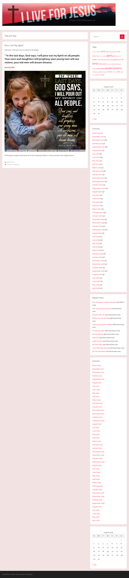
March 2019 (96, 250)
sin (113, 72)
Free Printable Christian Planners (104, 302)
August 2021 (96, 150)
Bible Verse (10, 162)
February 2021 (97, 171)
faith (119, 51)
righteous (95, 72)
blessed (94, 51)
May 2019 (95, 243)
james (112, 59)
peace (119, 64)
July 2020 (95, 195)
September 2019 (98, 230)
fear (97, 56)
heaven (98, 59)
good (114, 56)
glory (104, 56)
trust (93, 75)
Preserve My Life (98, 315)
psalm (109, 68)
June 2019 (96, 240)
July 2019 (95, 236)
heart (94, 60)
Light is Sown (97, 341)
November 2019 (98, 223)
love (100, 64)
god (109, 55)
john (120, 59)
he (120, 56)
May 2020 (95, 202)
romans (109, 72)
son (115, 72)
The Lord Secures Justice (101, 309)
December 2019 (98, 219)
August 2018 (96, 274)
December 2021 (98, 137)
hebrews (103, 59)
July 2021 (95, 154)
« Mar (94, 119)
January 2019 (97, 257)
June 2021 (96, 157)
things (122, 72)
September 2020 (98, 188)
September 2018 (98, 271)
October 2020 (97, 185)
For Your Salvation (98, 351)
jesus (116, 59)
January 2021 (97, 175)
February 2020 (97, 212)
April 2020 (96, 205)
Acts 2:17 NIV (9, 67)
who (96, 75)
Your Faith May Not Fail (100, 348)
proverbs (101, 68)
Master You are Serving (100, 318)
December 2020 (98, 178)
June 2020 (96, 199)
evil (116, 51)
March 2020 (96, 209)
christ (103, 51)
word (99, 75)
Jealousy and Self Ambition (102, 324)
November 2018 (98, 264)
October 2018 (97, 267)
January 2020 (97, 216)
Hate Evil (95, 338)
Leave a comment (13, 164)
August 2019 (96, 233)
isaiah (108, 59)
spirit (118, 72)
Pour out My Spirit (14, 45)
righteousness (102, 72)
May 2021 (95, 161)
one (116, 64)
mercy (109, 64)
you (102, 75)
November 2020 (98, 181)
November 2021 (98, 140)
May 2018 (95, 285)
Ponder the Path (98, 331)
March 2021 (96, 168)
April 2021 (95, 164)
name (113, 64)
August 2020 (97, 192)
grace (117, 56)
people (94, 68)
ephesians (112, 51)
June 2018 (96, 281)
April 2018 (95, 288)
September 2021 (98, 147)
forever (101, 56)
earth (107, 51)
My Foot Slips (97, 344)
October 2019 (97, 226)
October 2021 (97, 143)
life (123, 60)
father (94, 56)
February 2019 (97, 254)
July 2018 (95, 278)
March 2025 (96, 133)
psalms (117, 68)
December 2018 (98, 261)
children (98, 51)
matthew (105, 64)
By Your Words (97, 334)
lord (94, 63)
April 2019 (95, 247)
